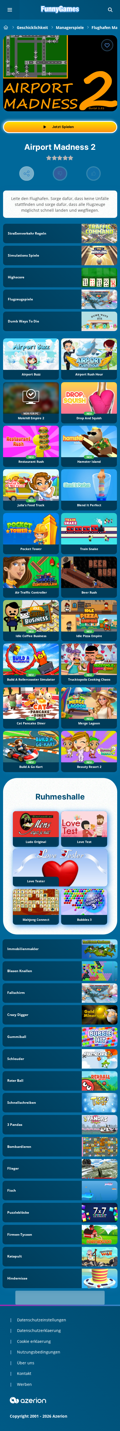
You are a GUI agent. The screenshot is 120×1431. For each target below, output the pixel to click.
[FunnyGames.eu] (6, 27)
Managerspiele (70, 27)
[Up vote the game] (93, 173)
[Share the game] (26, 173)
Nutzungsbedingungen (38, 1352)
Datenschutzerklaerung (39, 1330)
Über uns (25, 1362)
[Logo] (60, 10)
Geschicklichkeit (32, 27)
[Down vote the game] (60, 173)
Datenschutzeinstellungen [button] (41, 1319)
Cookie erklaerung (34, 1341)
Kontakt (24, 1373)
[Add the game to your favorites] (107, 45)
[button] (110, 10)
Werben (24, 1384)
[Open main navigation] (10, 10)
